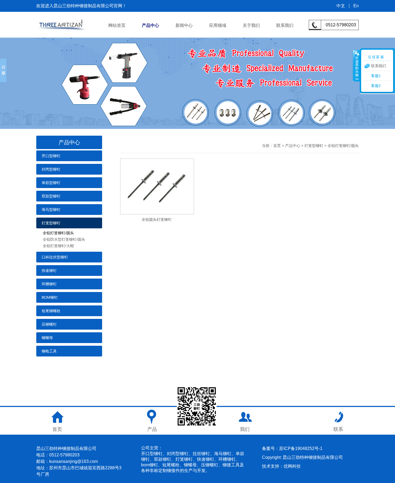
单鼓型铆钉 (51, 183)
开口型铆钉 (51, 156)
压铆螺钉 (49, 324)
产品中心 (150, 25)
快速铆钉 (49, 270)
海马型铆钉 (51, 209)
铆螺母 (47, 338)
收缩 (356, 65)
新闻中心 (184, 25)
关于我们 (251, 25)
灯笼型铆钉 (51, 223)
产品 (152, 429)
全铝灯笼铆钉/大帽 (58, 246)
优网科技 (292, 466)
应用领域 (217, 25)
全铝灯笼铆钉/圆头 (58, 233)
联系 (338, 429)
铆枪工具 (49, 351)
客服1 (376, 76)
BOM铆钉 (50, 297)
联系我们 (284, 25)
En (356, 6)
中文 (340, 6)
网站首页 (116, 25)
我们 (245, 429)
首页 (277, 145)
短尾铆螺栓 (51, 311)
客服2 (376, 86)
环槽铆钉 (49, 284)
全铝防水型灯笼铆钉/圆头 (64, 239)
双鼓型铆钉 (51, 196)
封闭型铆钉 (51, 169)
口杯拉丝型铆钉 (55, 257)
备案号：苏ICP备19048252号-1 (292, 448)
